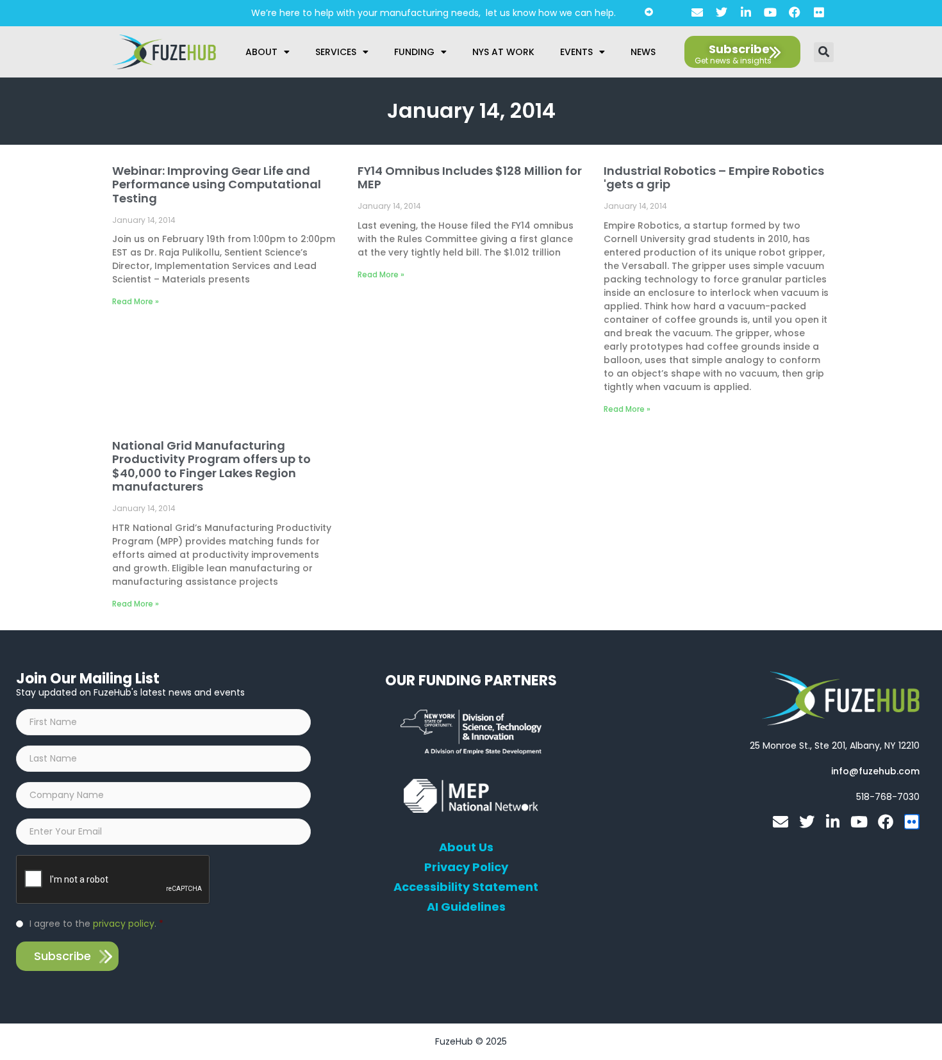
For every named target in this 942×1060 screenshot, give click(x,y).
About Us (466, 847)
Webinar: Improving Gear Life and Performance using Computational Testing (216, 184)
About (261, 51)
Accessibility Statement (465, 887)
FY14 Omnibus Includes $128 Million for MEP (470, 178)
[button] (824, 52)
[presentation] (113, 880)
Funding (414, 51)
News (643, 51)
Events (576, 51)
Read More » (135, 301)
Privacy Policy (466, 867)
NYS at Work (503, 51)
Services (335, 51)
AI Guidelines (466, 907)
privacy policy (123, 923)
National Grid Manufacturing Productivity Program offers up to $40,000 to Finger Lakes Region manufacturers (211, 466)
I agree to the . (96, 923)
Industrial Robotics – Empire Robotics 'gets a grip (714, 178)
